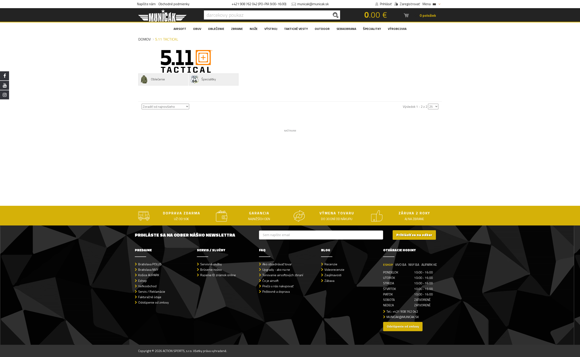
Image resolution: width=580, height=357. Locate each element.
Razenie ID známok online (218, 275)
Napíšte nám (146, 4)
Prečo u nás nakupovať (278, 286)
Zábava (329, 280)
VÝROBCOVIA (397, 28)
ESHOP (388, 264)
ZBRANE (237, 28)
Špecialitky (208, 79)
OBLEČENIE (216, 28)
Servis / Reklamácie (151, 291)
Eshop (142, 280)
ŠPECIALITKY (372, 28)
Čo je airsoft (270, 280)
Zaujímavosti (332, 275)
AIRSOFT (180, 28)
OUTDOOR (322, 28)
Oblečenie (158, 79)
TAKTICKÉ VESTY (296, 28)
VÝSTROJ (270, 28)
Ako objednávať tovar (277, 264)
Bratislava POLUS (150, 264)
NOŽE (254, 28)
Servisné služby (211, 264)
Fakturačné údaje (149, 297)
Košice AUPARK (148, 275)
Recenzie (330, 264)
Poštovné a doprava (276, 291)
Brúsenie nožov (211, 269)
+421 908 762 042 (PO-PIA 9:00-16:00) (259, 4)
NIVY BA (413, 264)
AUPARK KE (429, 264)
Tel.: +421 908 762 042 (402, 311)
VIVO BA (400, 264)
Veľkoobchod (147, 286)
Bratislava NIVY (148, 269)
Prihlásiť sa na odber (414, 234)
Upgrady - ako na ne (276, 269)
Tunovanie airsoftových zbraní (282, 275)
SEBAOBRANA (346, 28)
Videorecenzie (334, 269)
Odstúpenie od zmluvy (153, 302)
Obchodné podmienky (173, 4)
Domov (144, 39)
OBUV (197, 28)
